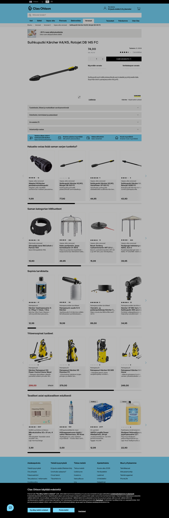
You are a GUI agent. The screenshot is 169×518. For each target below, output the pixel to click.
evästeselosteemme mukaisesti (122, 494)
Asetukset (99, 500)
